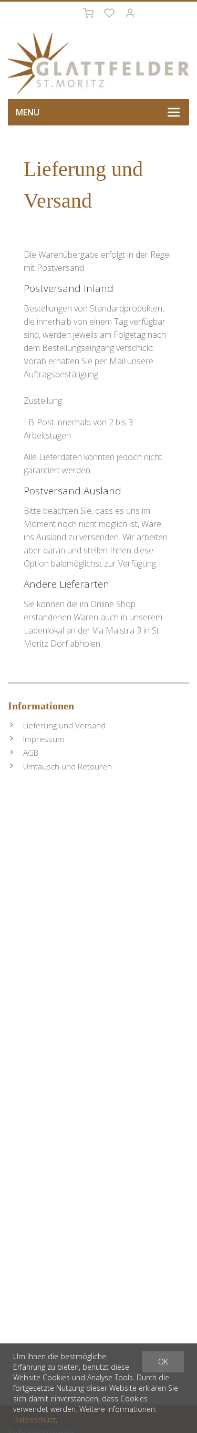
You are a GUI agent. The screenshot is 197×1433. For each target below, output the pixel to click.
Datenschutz (34, 1420)
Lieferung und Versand (64, 725)
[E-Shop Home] (98, 63)
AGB (30, 752)
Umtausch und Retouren (67, 766)
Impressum (43, 739)
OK (163, 1362)
